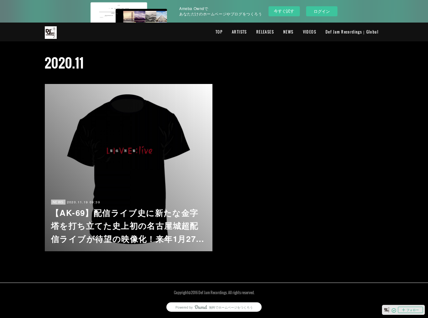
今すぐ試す (284, 11)
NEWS (288, 31)
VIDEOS (309, 31)
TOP (219, 31)
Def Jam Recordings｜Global (352, 31)
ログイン (322, 11)
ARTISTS (239, 31)
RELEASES (265, 31)
